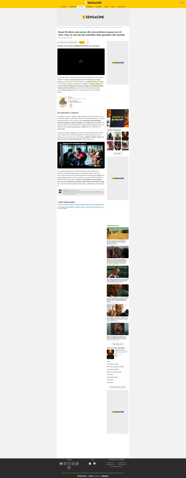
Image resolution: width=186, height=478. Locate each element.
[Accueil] (93, 3)
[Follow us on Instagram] (73, 463)
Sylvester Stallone (95, 84)
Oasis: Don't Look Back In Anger (114, 372)
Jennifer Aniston (75, 79)
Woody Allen (75, 100)
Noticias (81, 6)
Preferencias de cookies (119, 472)
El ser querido (110, 379)
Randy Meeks (65, 190)
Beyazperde (110, 464)
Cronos (108, 361)
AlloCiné (109, 462)
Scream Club (121, 6)
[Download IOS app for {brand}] (91, 463)
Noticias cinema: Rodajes (77, 27)
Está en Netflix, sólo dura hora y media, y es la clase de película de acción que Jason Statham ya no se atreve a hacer (117, 319)
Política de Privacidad (94, 472)
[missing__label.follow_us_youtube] (61, 463)
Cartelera (73, 6)
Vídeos (106, 6)
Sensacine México (115, 466)
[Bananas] (63, 101)
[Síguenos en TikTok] (77, 463)
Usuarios (71, 104)
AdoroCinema (121, 464)
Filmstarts (120, 462)
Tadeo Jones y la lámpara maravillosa (115, 366)
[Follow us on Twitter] (69, 463)
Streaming (89, 6)
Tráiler (116, 355)
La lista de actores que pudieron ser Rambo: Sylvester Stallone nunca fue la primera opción (80, 204)
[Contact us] (69, 467)
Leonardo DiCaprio (91, 81)
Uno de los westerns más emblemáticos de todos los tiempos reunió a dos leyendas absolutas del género (116, 242)
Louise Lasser (78, 102)
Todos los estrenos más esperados (117, 387)
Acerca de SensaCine (67, 472)
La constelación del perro (112, 369)
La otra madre (110, 374)
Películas (64, 6)
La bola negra (110, 382)
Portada (59, 27)
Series (113, 6)
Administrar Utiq (103, 472)
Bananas (70, 97)
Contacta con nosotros (76, 472)
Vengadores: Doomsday (120, 350)
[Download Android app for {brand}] (95, 463)
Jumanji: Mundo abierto (112, 377)
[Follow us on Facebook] (65, 463)
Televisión (98, 6)
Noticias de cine (69, 27)
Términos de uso (86, 472)
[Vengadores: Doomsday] (110, 354)
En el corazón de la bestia (113, 364)
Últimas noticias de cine (118, 344)
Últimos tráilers (118, 153)
